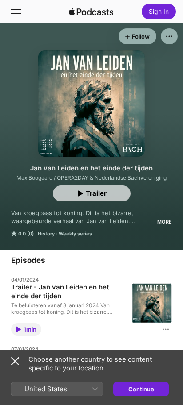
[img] (91, 11)
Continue (141, 389)
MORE (164, 222)
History (46, 234)
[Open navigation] (16, 11)
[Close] (15, 361)
